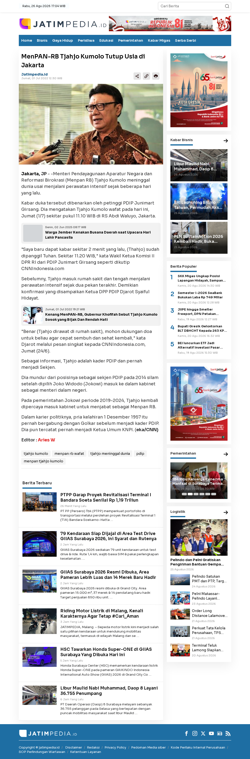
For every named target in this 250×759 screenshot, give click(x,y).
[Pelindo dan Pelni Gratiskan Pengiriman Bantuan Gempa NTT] (199, 537)
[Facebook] (186, 733)
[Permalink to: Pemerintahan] (225, 454)
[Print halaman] (155, 76)
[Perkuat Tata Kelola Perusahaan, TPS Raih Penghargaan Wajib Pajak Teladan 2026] (180, 631)
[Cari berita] (227, 6)
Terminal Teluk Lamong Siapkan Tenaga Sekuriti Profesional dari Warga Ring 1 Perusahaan (206, 647)
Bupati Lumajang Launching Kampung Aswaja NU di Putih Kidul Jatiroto (198, 476)
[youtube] (211, 733)
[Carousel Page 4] (201, 494)
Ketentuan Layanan (85, 752)
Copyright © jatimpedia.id (39, 747)
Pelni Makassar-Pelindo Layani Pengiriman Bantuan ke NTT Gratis (209, 596)
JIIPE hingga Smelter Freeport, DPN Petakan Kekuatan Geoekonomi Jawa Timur (202, 312)
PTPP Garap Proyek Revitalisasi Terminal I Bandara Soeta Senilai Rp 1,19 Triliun (105, 497)
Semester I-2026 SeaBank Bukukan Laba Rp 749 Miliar (200, 295)
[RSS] (228, 733)
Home (26, 40)
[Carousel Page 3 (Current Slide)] (196, 494)
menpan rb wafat (69, 453)
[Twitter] (203, 733)
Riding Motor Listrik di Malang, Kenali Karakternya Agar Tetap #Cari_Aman (101, 613)
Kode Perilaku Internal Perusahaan (198, 747)
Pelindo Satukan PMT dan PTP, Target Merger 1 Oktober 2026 (210, 579)
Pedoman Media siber (148, 747)
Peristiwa (86, 40)
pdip (140, 453)
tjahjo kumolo (36, 453)
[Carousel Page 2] (190, 494)
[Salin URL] (146, 76)
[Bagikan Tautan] (137, 76)
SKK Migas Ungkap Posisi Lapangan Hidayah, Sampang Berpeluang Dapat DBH (201, 278)
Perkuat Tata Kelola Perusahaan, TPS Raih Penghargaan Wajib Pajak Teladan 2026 (209, 630)
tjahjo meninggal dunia (110, 453)
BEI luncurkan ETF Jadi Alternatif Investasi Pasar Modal (199, 345)
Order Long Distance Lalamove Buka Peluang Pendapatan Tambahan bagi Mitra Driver (208, 613)
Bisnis (42, 40)
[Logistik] (225, 513)
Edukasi (106, 40)
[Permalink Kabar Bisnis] (225, 141)
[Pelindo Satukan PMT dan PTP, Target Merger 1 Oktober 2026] (180, 579)
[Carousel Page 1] (184, 494)
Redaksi (93, 747)
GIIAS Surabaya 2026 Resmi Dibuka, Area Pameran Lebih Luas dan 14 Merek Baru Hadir (108, 575)
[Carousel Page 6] (213, 494)
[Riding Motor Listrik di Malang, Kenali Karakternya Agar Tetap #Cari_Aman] (39, 621)
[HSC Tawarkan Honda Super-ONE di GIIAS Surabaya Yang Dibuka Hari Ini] (39, 656)
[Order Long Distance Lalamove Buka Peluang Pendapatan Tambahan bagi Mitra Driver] (180, 614)
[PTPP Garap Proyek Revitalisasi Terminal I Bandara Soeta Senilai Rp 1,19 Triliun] (39, 501)
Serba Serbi (185, 40)
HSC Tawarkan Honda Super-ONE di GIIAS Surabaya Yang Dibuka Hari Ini (106, 652)
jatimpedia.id (34, 74)
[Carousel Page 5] (207, 494)
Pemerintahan (130, 40)
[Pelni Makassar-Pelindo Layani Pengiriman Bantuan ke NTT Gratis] (180, 597)
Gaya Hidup (62, 40)
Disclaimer (73, 747)
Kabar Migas (159, 40)
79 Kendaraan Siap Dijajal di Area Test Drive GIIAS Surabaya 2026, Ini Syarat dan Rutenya (108, 536)
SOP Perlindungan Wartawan (42, 752)
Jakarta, (30, 173)
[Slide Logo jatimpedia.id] (63, 23)
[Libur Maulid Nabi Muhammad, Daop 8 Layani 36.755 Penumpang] (39, 695)
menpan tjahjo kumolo (43, 461)
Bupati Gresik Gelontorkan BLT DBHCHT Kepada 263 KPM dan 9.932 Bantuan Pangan (202, 328)
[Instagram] (195, 733)
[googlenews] (220, 733)
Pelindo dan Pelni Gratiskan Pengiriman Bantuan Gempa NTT (195, 562)
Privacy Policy (115, 747)
